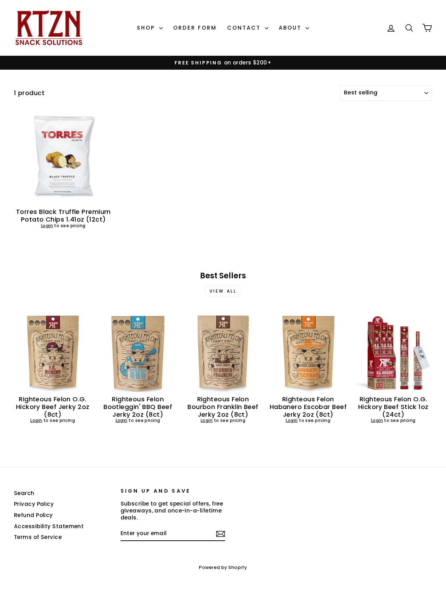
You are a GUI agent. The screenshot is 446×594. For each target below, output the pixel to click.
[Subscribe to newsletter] (220, 533)
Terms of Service (38, 537)
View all (223, 291)
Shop (147, 27)
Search (24, 493)
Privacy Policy (34, 504)
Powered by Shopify (223, 567)
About (291, 27)
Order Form (195, 27)
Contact (245, 27)
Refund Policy (33, 515)
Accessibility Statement (49, 526)
